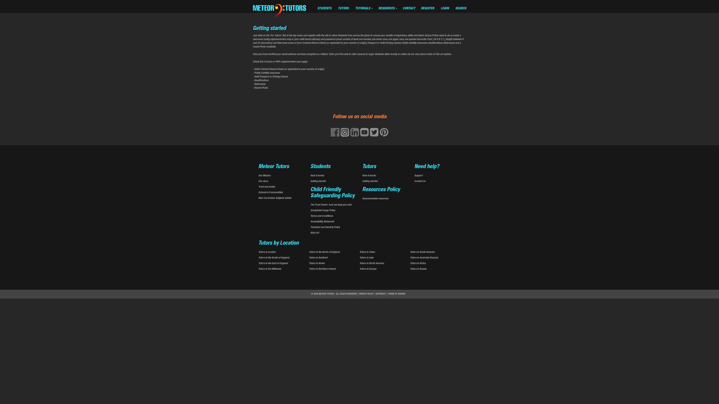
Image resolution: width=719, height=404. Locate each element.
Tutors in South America (422, 252)
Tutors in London (267, 252)
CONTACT (409, 8)
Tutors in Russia (418, 269)
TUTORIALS (363, 8)
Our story (263, 181)
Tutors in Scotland (318, 258)
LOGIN (445, 8)
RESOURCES (386, 8)
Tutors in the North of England (324, 252)
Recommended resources (375, 199)
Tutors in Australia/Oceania (424, 258)
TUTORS (343, 8)
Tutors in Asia (367, 258)
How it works (317, 176)
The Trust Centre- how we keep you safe (330, 205)
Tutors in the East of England (273, 263)
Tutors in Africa (418, 263)
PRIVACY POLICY (366, 294)
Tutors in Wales (317, 263)
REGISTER (427, 8)
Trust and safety (266, 187)
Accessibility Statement (322, 222)
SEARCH (460, 8)
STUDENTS (324, 8)
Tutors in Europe (368, 269)
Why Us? (314, 233)
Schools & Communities (270, 192)
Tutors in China (367, 252)
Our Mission (264, 176)
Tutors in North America (372, 263)
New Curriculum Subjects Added (274, 198)
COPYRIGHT (380, 294)
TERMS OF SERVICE (396, 294)
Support (418, 176)
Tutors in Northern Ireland (322, 269)
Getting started (318, 181)
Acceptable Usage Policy (322, 210)
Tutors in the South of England (273, 258)
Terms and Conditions (321, 216)
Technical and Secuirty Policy (325, 227)
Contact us (419, 181)
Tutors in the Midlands (269, 269)
